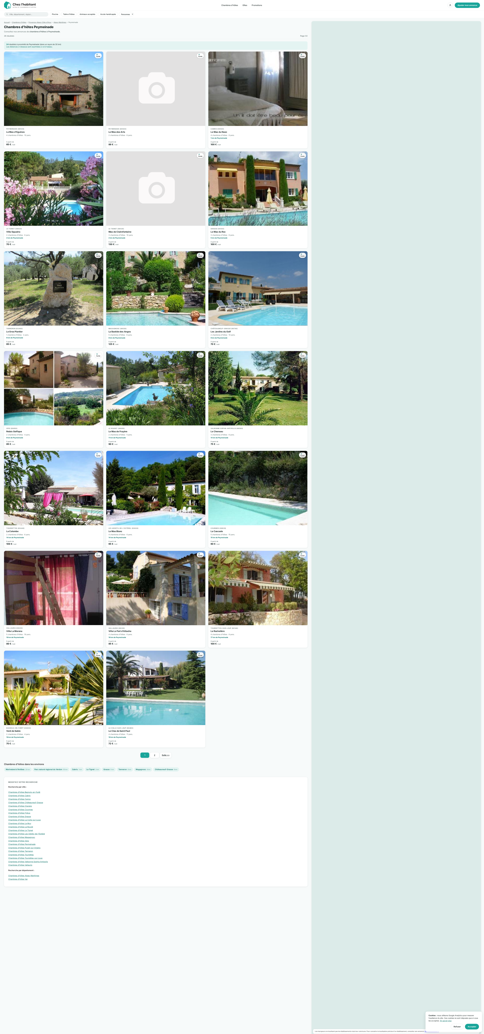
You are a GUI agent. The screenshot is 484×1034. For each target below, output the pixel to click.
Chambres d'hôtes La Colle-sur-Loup (24, 820)
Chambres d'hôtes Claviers (20, 806)
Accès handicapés (108, 14)
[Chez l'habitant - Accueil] (20, 5)
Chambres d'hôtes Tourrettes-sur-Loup (25, 858)
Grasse (108, 769)
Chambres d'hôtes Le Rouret (20, 827)
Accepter (472, 1026)
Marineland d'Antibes (18, 769)
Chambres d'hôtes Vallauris (20, 865)
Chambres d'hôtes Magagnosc (21, 837)
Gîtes (245, 5)
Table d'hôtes (69, 14)
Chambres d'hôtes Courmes (20, 809)
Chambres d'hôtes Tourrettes (21, 855)
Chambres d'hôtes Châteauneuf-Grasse (25, 802)
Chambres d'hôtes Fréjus (19, 813)
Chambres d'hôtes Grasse (19, 816)
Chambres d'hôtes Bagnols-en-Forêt (24, 792)
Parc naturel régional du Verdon (51, 769)
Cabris (77, 769)
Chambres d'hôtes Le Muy (19, 823)
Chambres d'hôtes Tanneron (20, 851)
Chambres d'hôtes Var (18, 879)
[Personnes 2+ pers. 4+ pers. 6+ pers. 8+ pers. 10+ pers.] (126, 14)
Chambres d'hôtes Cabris (19, 796)
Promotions (257, 5)
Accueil (7, 22)
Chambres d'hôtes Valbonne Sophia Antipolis (28, 862)
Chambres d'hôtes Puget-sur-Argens (24, 848)
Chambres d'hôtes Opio (18, 841)
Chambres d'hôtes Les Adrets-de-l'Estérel (26, 834)
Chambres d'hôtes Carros (19, 799)
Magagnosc (143, 769)
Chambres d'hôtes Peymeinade (21, 844)
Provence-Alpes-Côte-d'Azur (39, 22)
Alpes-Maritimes (60, 22)
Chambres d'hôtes (229, 5)
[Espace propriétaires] (450, 5)
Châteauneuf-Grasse (166, 769)
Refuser (457, 1026)
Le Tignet (92, 769)
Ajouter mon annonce (467, 5)
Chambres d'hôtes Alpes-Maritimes (23, 876)
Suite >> (166, 755)
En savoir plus (445, 1021)
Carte (98, 56)
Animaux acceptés (87, 14)
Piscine (55, 14)
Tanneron (124, 769)
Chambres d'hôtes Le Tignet (20, 830)
